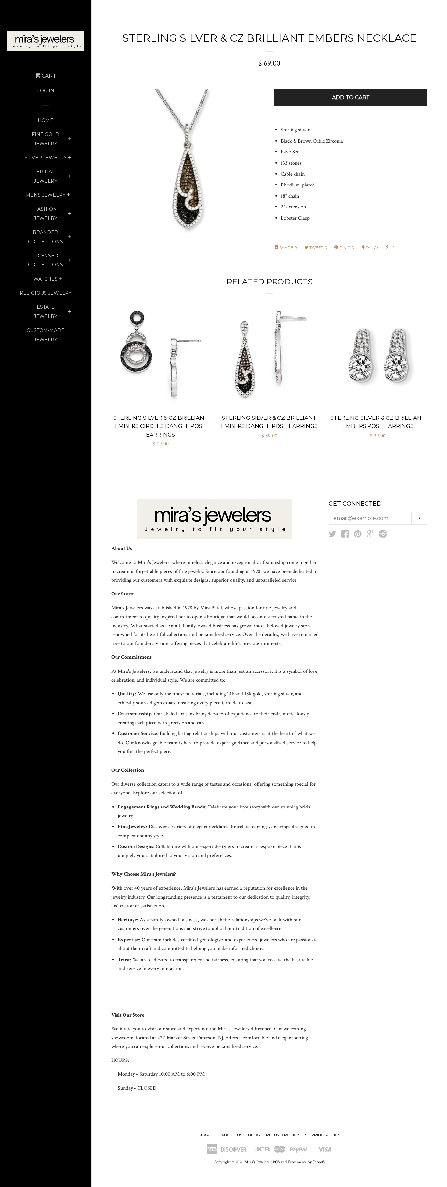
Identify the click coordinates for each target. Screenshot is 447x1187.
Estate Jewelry (45, 311)
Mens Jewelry (45, 195)
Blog (254, 1134)
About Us (231, 1134)
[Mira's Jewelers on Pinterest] (358, 535)
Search (207, 1134)
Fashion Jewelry (45, 213)
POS (276, 1162)
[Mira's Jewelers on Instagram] (383, 535)
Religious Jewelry (46, 293)
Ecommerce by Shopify (306, 1162)
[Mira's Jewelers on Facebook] (345, 535)
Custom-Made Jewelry (45, 334)
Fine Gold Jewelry (45, 138)
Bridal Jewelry (45, 176)
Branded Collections (45, 236)
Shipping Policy (322, 1134)
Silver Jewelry (46, 158)
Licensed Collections (45, 260)
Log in (45, 91)
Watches (45, 279)
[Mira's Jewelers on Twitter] (332, 535)
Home (45, 120)
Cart (48, 76)
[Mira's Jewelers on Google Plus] (370, 535)
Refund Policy (282, 1134)
